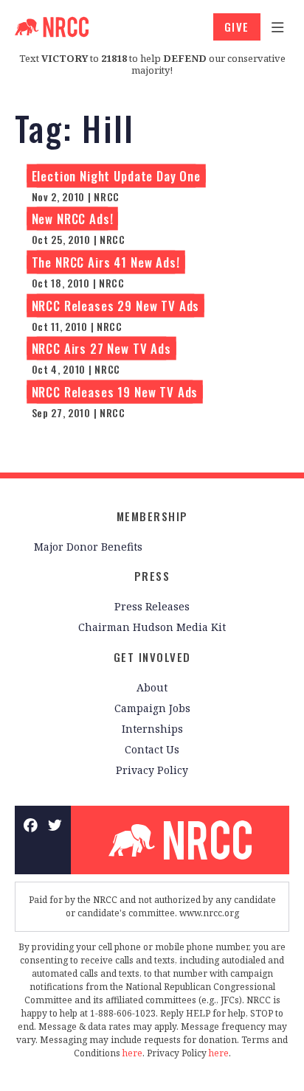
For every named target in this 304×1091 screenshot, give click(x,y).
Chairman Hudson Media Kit (152, 627)
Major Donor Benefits (88, 547)
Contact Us (152, 749)
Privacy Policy (152, 770)
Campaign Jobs (152, 708)
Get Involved (152, 657)
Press (152, 576)
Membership (152, 516)
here (132, 1053)
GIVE (236, 26)
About (152, 687)
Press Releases (152, 606)
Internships (152, 729)
